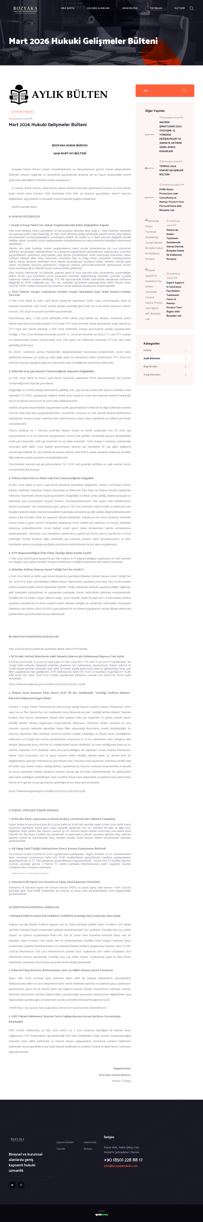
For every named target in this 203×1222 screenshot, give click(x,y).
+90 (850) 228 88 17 (123, 1160)
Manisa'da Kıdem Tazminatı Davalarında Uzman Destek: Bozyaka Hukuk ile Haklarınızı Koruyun (175, 244)
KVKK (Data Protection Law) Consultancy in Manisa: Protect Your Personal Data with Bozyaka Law (171, 200)
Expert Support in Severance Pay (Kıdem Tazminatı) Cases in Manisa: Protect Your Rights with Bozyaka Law (175, 299)
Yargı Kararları (152, 375)
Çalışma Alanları (98, 8)
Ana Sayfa (68, 8)
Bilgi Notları (150, 366)
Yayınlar (156, 8)
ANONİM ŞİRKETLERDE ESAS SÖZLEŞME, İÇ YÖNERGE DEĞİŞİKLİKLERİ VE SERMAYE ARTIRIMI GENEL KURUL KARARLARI (170, 137)
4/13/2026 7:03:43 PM (21, 119)
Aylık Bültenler (152, 358)
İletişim (180, 8)
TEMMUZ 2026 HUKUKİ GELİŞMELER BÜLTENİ (171, 170)
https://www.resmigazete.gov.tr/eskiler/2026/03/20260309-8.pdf (47, 791)
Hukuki (147, 350)
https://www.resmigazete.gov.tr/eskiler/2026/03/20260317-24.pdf (47, 684)
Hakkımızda (130, 8)
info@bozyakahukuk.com (121, 1166)
